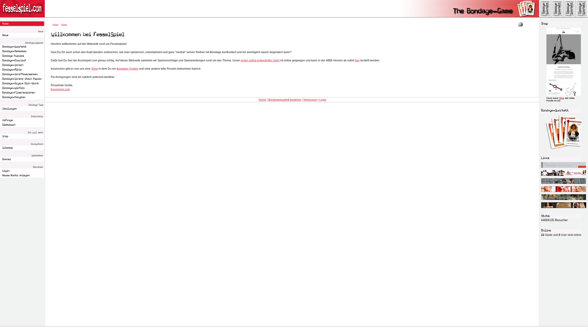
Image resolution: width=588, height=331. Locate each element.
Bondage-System (127, 68)
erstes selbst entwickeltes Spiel (260, 60)
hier (357, 60)
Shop (94, 68)
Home (56, 24)
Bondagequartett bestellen (284, 99)
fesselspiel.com (60, 89)
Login (322, 99)
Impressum (310, 99)
